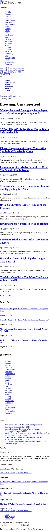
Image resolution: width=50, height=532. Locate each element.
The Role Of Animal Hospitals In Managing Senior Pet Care (23, 504)
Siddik (5, 118)
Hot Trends (9, 35)
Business (8, 16)
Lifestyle (8, 39)
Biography (8, 14)
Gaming (8, 29)
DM (4, 213)
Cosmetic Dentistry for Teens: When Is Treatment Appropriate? (24, 320)
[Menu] (1, 76)
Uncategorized (10, 62)
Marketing (8, 41)
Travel (7, 60)
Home (7, 33)
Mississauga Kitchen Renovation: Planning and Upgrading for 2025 (25, 187)
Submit (25, 525)
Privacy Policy (10, 517)
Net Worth (8, 43)
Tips (6, 56)
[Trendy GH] (10, 72)
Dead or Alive (10, 20)
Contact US (9, 519)
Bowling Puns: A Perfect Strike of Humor (24, 223)
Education (8, 22)
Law (6, 37)
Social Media (9, 51)
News (7, 45)
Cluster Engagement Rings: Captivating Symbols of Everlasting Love (23, 150)
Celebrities (8, 18)
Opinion (8, 49)
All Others (8, 12)
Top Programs (10, 58)
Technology (9, 54)
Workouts (8, 64)
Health (7, 31)
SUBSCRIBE (5, 74)
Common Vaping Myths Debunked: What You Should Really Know (24, 169)
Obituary (8, 47)
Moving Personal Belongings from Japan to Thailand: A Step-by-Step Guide (24, 112)
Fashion (7, 27)
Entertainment (10, 24)
